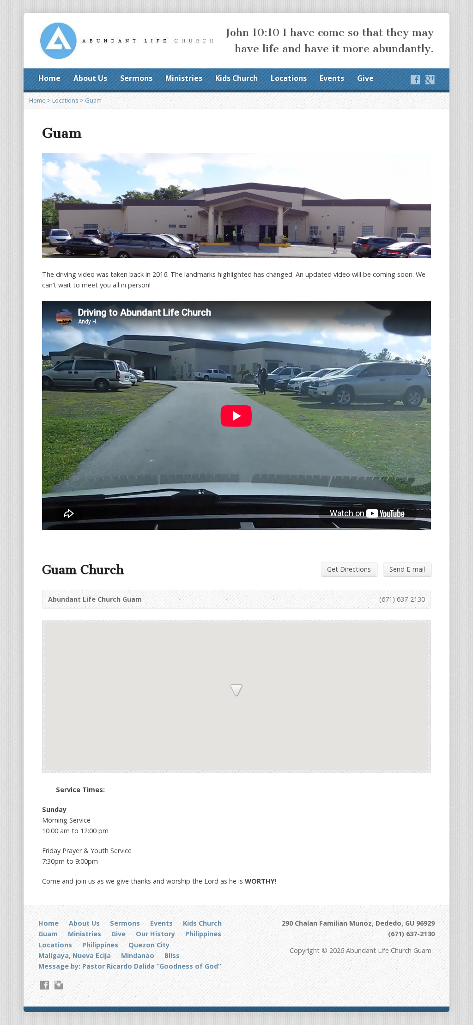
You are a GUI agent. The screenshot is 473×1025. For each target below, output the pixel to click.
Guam (93, 100)
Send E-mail (407, 569)
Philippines (203, 933)
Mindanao (137, 955)
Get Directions (349, 569)
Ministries (183, 78)
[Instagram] (59, 985)
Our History (155, 933)
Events (332, 78)
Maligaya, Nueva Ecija (74, 955)
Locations (289, 78)
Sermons (136, 78)
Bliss (172, 955)
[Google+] (430, 79)
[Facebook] (415, 79)
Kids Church (236, 78)
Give (365, 78)
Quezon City (149, 944)
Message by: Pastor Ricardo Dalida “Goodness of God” (129, 966)
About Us (90, 78)
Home (49, 78)
